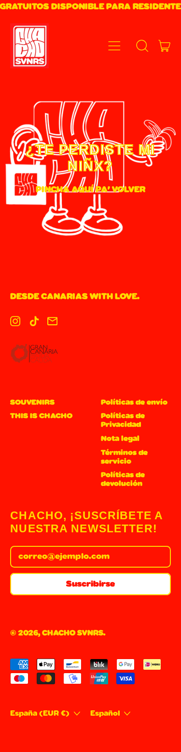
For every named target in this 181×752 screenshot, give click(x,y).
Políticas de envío (134, 402)
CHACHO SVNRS (72, 633)
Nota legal (120, 438)
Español (105, 713)
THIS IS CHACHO (41, 416)
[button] (142, 45)
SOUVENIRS (32, 402)
